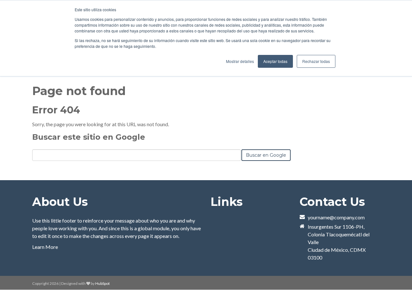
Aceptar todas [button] (275, 61)
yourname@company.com (336, 217)
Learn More (45, 247)
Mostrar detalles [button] (240, 61)
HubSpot (102, 283)
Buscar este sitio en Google (88, 137)
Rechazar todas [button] (316, 61)
